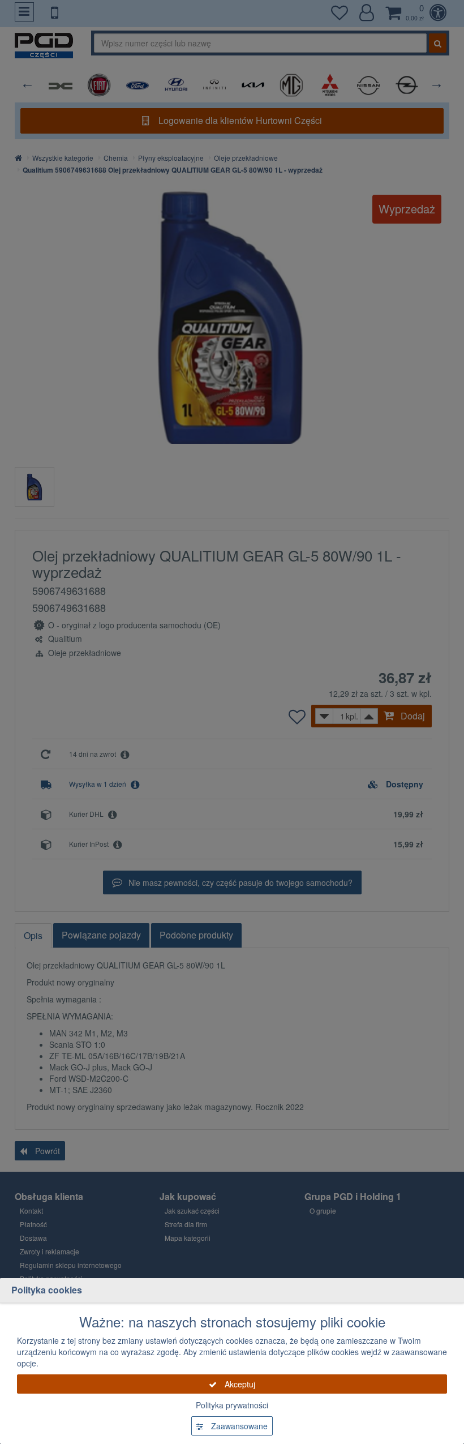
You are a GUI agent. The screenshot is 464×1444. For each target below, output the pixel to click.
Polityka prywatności (232, 1405)
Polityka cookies (46, 1289)
